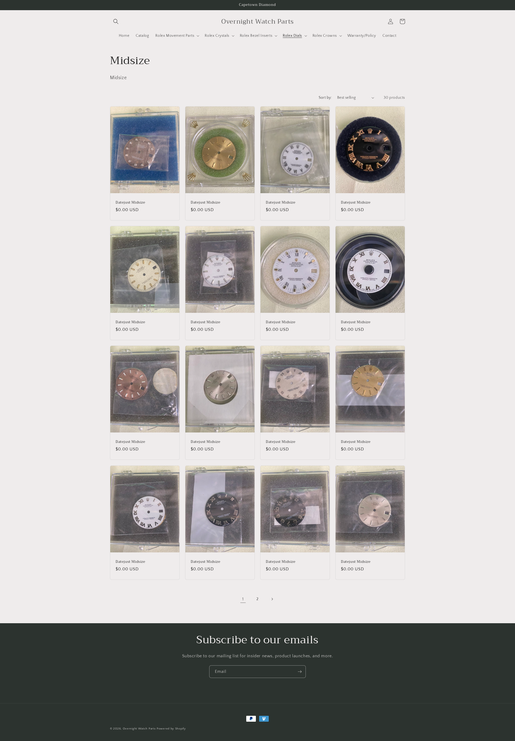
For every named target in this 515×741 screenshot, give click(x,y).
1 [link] (243, 599)
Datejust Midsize (130, 202)
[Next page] (272, 599)
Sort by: (325, 98)
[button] (116, 21)
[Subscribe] (300, 671)
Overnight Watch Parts (140, 728)
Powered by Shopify (171, 728)
